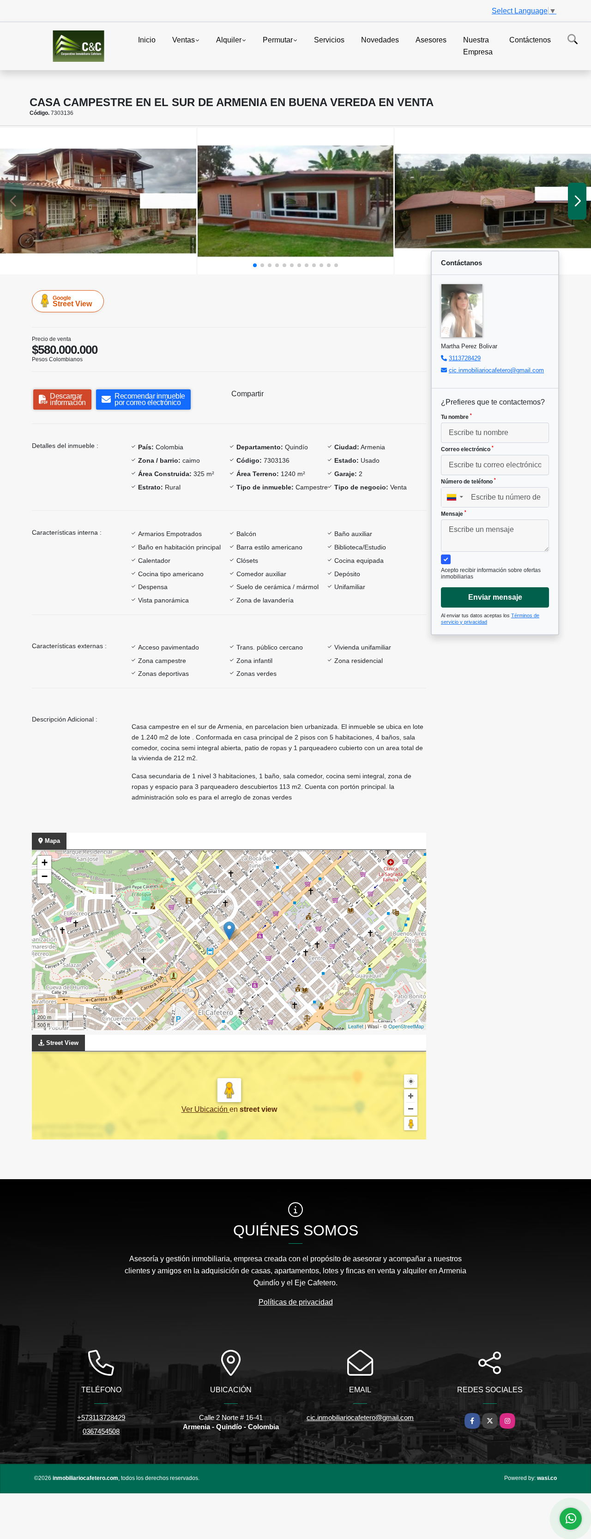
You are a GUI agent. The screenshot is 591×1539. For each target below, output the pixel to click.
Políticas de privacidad (296, 1302)
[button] (255, 265)
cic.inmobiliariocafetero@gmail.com (496, 370)
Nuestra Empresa (478, 46)
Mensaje (453, 513)
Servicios (329, 40)
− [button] (45, 876)
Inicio (147, 40)
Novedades (380, 40)
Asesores (431, 40)
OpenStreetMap (406, 1026)
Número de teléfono (468, 481)
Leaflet (355, 1026)
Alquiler (228, 40)
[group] (98, 201)
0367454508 (101, 1431)
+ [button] (45, 862)
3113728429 (465, 358)
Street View (72, 301)
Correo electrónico (467, 449)
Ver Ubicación (205, 1109)
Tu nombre (456, 416)
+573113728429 (101, 1417)
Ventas (183, 40)
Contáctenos (530, 40)
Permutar (278, 40)
